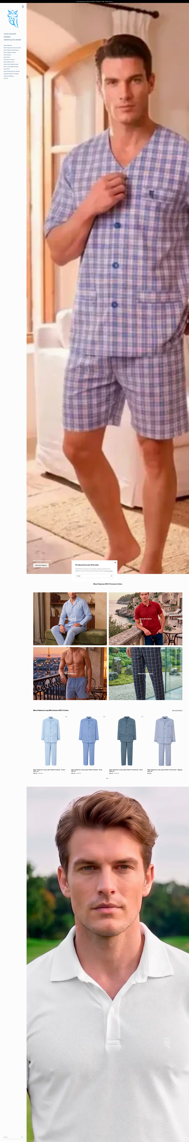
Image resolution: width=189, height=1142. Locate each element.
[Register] (111, 576)
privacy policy (108, 571)
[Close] (115, 562)
